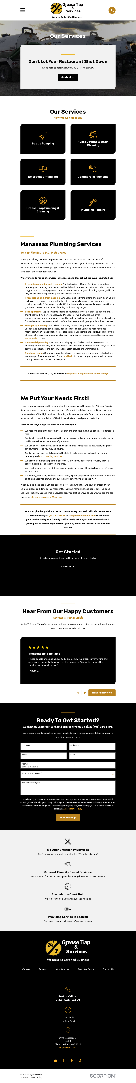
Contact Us (68, 77)
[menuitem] (24, 1077)
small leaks (68, 356)
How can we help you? (31, 783)
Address (25, 764)
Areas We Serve (86, 969)
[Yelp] (72, 1060)
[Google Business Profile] (55, 1060)
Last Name (75, 745)
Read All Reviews (102, 692)
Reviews (43, 969)
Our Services (62, 969)
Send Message (68, 817)
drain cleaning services (50, 456)
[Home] (67, 10)
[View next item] (85, 692)
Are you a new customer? (32, 773)
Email (73, 754)
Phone (24, 754)
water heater (31, 338)
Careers (26, 969)
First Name (26, 745)
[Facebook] (63, 1060)
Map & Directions (68, 1047)
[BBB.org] (80, 1060)
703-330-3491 (68, 1000)
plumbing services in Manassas (46, 497)
